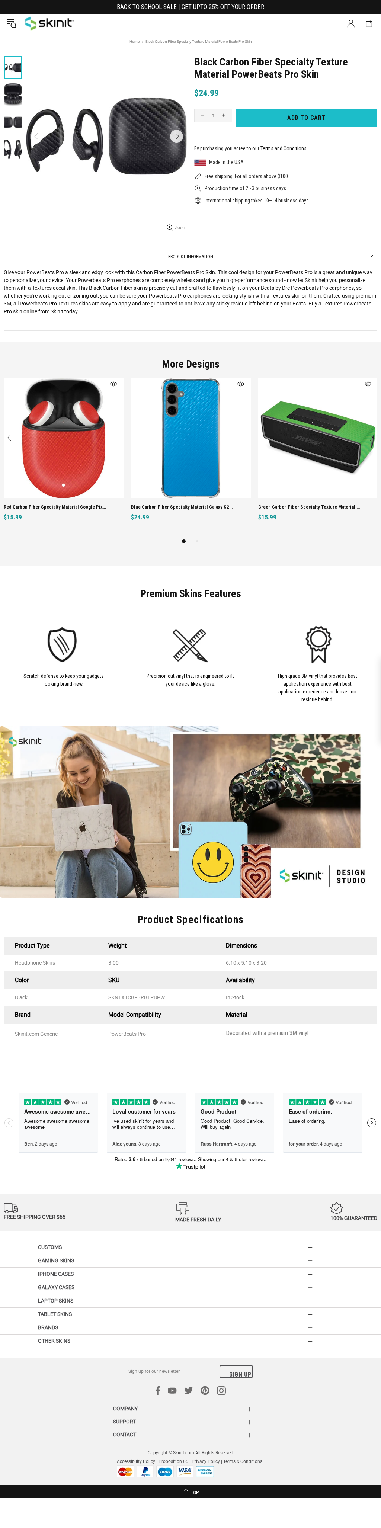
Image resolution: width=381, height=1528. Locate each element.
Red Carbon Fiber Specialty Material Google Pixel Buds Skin (55, 507)
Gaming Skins (56, 1260)
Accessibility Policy (136, 1461)
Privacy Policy (206, 1461)
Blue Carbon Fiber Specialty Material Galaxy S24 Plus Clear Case (182, 507)
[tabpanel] (63, 457)
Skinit (49, 23)
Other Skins (54, 1341)
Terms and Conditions (283, 148)
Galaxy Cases (56, 1287)
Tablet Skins (55, 1314)
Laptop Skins (55, 1301)
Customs (50, 1247)
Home (134, 41)
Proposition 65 (173, 1461)
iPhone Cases (56, 1274)
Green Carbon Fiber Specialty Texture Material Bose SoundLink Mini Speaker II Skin (309, 507)
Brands (48, 1327)
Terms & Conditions (242, 1461)
